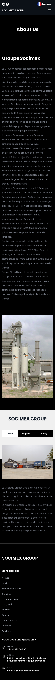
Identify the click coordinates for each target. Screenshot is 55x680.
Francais (46, 4)
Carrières (6, 594)
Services (6, 583)
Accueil (5, 577)
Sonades (6, 625)
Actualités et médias (12, 588)
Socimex (6, 615)
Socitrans (6, 631)
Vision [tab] (10, 433)
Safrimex (6, 609)
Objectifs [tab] (27, 433)
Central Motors (9, 620)
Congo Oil (7, 604)
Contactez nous (10, 599)
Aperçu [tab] (44, 433)
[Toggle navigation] (49, 10)
